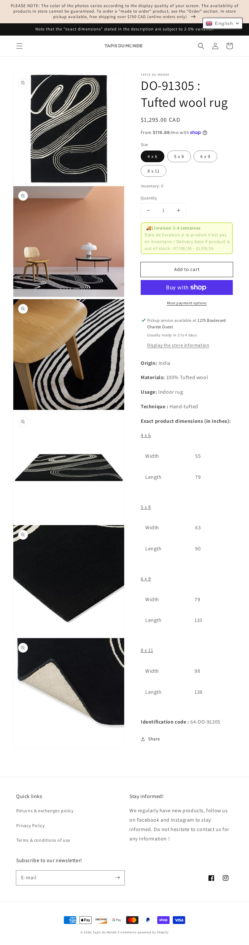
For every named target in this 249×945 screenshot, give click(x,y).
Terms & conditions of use (43, 840)
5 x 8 (179, 156)
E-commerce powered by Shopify (143, 932)
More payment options (187, 302)
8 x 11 (154, 171)
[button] (19, 46)
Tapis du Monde (105, 932)
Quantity (149, 198)
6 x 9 (205, 156)
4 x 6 (153, 156)
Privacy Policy (30, 825)
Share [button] (154, 739)
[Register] (117, 878)
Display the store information (178, 345)
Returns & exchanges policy (45, 811)
